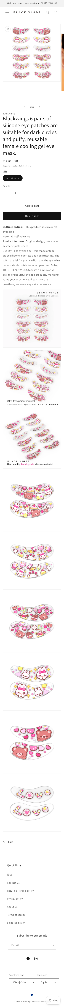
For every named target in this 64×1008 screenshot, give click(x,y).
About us (12, 906)
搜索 (9, 874)
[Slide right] (40, 107)
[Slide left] (24, 107)
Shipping (6, 166)
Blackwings (26, 1001)
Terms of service (16, 914)
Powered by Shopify (41, 1001)
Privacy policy (15, 898)
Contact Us (13, 882)
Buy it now (32, 216)
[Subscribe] (52, 945)
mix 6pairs (12, 178)
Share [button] (10, 841)
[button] (7, 12)
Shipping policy (16, 922)
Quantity (7, 186)
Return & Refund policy (20, 890)
